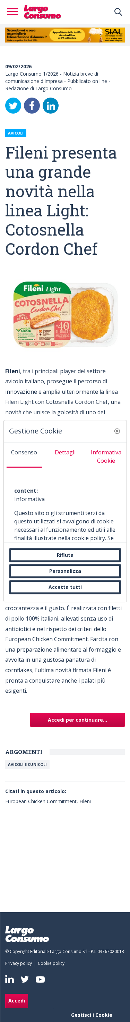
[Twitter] (13, 106)
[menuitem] (20, 963)
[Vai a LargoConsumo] (42, 11)
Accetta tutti (65, 587)
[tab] (23, 455)
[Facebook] (32, 106)
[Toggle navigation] (14, 12)
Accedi (16, 1000)
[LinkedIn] (51, 106)
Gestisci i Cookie (91, 1015)
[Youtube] (40, 979)
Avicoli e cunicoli (27, 764)
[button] (117, 431)
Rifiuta (65, 555)
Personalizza (65, 571)
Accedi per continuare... (77, 719)
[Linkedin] (9, 979)
